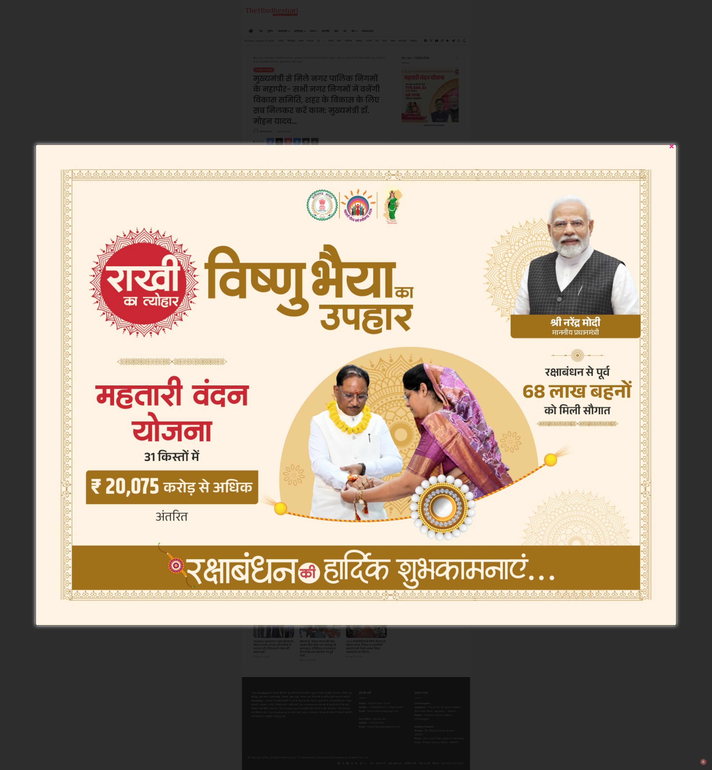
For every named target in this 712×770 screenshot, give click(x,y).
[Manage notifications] (703, 762)
